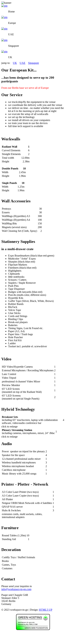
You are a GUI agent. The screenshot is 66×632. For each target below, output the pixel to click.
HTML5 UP (45, 609)
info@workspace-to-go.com (16, 589)
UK (15, 63)
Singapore (33, 63)
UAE (22, 63)
